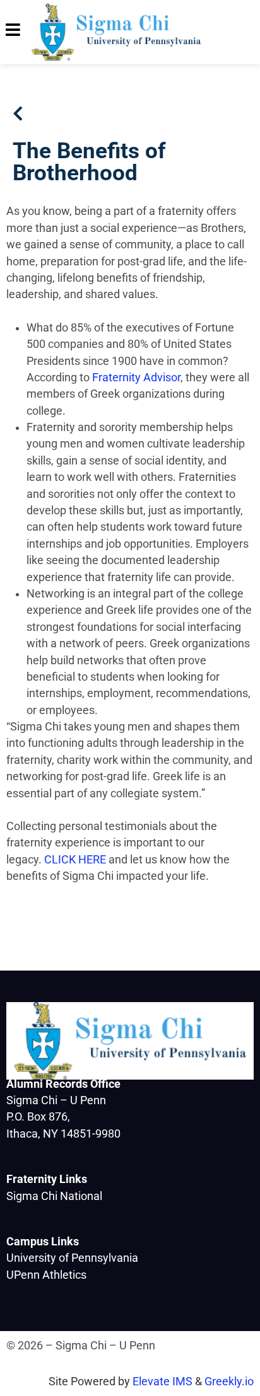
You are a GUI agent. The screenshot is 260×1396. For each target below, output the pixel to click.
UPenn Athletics (46, 1275)
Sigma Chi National (54, 1196)
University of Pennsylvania (72, 1258)
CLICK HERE (75, 859)
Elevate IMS (162, 1381)
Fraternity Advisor (136, 377)
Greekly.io (229, 1381)
